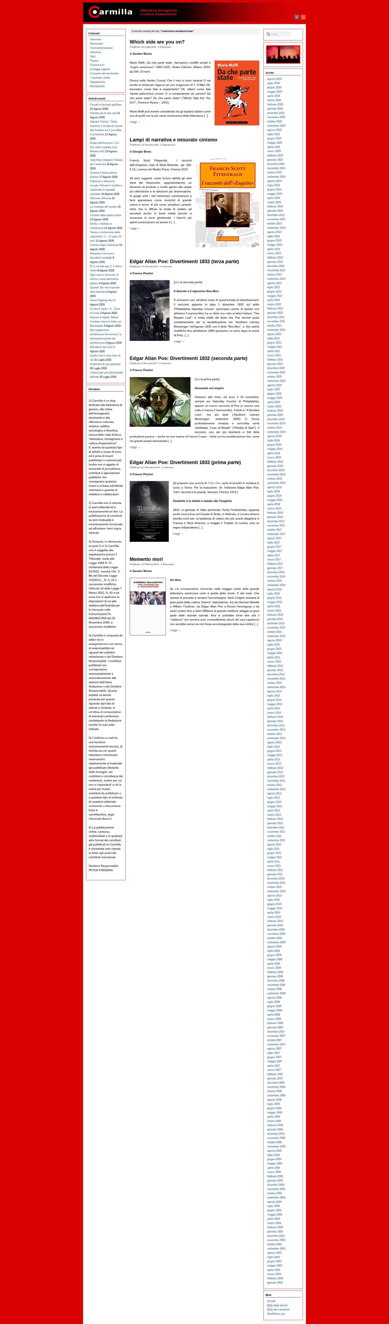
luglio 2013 (273, 746)
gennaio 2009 (275, 976)
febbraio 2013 (275, 767)
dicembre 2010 (275, 878)
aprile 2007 (273, 1065)
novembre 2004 (276, 1189)
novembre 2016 (276, 576)
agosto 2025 (274, 129)
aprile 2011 (273, 861)
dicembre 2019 (275, 419)
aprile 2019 (273, 453)
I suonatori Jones (100, 77)
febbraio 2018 (275, 512)
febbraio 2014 (275, 716)
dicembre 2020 (275, 368)
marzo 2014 (274, 712)
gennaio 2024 (275, 210)
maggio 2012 (274, 806)
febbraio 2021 (275, 359)
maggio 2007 (274, 1061)
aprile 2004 (273, 1218)
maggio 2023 (274, 244)
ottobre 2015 (274, 631)
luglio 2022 (273, 287)
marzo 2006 (274, 1120)
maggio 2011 (274, 857)
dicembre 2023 (275, 215)
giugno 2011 (274, 853)
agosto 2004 (274, 1201)
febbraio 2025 (275, 155)
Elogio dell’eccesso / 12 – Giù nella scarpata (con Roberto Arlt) (105, 147)
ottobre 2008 (274, 989)
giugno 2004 (274, 1210)
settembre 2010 (276, 891)
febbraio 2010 (275, 921)
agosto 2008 (274, 997)
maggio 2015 (274, 653)
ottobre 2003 (274, 1244)
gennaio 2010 (275, 925)
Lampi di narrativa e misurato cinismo (173, 139)
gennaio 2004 (275, 1231)
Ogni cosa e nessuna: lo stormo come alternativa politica (104, 279)
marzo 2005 (274, 1172)
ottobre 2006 (274, 1091)
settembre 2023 (276, 227)
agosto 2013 (274, 742)
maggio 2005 (274, 1163)
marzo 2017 (274, 559)
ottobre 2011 (274, 836)
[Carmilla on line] (194, 12)
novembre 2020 (276, 372)
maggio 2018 (274, 499)
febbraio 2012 (275, 818)
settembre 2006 (276, 1095)
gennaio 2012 (275, 823)
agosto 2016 (274, 589)
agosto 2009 (274, 946)
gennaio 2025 (275, 159)
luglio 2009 (273, 950)
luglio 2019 (273, 440)
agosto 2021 (274, 334)
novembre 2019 (276, 423)
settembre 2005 (276, 1146)
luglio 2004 (273, 1206)
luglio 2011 (273, 848)
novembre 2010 (276, 882)
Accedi (271, 1301)
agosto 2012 (274, 793)
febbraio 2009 (275, 972)
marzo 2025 (274, 151)
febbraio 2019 (275, 461)
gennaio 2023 (275, 261)
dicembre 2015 (275, 623)
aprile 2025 (273, 146)
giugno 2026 (274, 87)
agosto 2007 (274, 1048)
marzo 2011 (274, 865)
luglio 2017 (273, 542)
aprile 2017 (273, 555)
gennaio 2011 (275, 874)
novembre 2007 (276, 1035)
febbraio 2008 (275, 1023)
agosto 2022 (274, 283)
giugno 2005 (274, 1159)
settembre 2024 (276, 176)
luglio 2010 (273, 899)
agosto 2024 (274, 180)
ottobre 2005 (274, 1142)
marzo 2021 (274, 355)
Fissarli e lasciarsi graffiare (106, 104)
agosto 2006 (274, 1099)
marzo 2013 (274, 763)
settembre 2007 (276, 1044)
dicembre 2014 (275, 674)
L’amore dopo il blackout (104, 244)
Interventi (167, 266)
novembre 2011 (276, 831)
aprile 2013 (273, 759)
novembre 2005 (276, 1137)
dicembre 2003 (275, 1235)
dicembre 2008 (275, 980)
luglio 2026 (273, 83)
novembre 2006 (276, 1086)
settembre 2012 (276, 789)
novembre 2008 (276, 984)
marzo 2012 (274, 814)
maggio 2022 (274, 295)
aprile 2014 (273, 708)
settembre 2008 (276, 993)
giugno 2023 (274, 240)
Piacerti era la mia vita (103, 113)
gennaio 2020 (275, 414)
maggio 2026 (274, 91)
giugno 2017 (274, 546)
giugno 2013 (274, 750)
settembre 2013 (276, 738)
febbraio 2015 (275, 665)
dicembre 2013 (275, 725)
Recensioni (165, 46)
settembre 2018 (276, 482)
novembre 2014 (276, 678)
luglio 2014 (273, 695)
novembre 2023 (276, 219)
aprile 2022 (273, 300)
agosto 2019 (274, 436)
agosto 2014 (274, 691)
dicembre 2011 (275, 827)
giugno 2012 (274, 801)
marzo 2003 (274, 1274)
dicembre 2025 (275, 112)
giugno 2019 (274, 444)
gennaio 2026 (275, 108)
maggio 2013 (274, 755)
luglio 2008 (273, 1001)
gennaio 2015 (275, 670)
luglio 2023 (273, 236)
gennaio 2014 (275, 721)
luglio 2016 (273, 593)
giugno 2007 (274, 1057)
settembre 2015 (276, 636)
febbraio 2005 (275, 1176)
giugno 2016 (274, 597)
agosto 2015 (274, 640)
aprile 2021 (273, 351)
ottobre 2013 (274, 733)
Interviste (95, 52)
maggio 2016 (274, 602)
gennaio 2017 (275, 568)
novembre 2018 (276, 474)
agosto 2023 (274, 232)
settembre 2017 (276, 534)
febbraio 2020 (275, 410)
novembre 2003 (276, 1240)
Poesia (94, 60)
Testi (93, 56)
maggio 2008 (274, 1010)
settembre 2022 (276, 278)
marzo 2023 (274, 253)
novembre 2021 (276, 321)
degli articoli (277, 1305)
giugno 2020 (274, 393)
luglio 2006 (273, 1103)
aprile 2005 (273, 1167)
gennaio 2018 (275, 517)
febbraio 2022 (275, 308)
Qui (177, 282)
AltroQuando (97, 86)
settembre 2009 (276, 942)
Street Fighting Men (101, 300)
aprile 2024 (273, 198)
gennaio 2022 (275, 312)
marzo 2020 (274, 406)
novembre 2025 (276, 117)
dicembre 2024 (275, 163)
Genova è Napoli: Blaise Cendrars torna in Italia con (106, 321)
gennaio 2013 (275, 772)
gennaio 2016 (275, 619)
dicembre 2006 (275, 1082)
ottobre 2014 (274, 682)
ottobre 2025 (274, 121)
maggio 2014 (274, 704)
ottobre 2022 (274, 274)
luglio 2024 (273, 185)
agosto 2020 (274, 385)
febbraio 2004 (275, 1227)
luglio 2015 (273, 644)
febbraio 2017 (275, 563)
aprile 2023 (273, 249)
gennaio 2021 (275, 363)
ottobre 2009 (274, 938)
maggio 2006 (274, 1112)
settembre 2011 (276, 840)
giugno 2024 (274, 189)
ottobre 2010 (274, 887)
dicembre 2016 (275, 572)
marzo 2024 (274, 202)
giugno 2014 (274, 699)
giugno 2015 (274, 648)
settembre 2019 (276, 431)
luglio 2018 (273, 491)
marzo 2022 (274, 304)
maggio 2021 (274, 346)
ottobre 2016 (274, 580)
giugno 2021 (274, 342)
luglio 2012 (273, 797)
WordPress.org (276, 1313)
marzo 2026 (274, 100)
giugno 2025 (274, 138)
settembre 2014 (276, 687)
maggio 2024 (274, 193)
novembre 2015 (276, 627)
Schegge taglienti (100, 69)
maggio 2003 (274, 1265)
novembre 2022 (276, 270)
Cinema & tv (97, 64)
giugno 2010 (274, 904)
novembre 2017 (276, 525)
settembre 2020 (276, 380)
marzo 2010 (274, 916)
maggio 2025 (274, 142)
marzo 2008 (274, 1018)
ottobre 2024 (274, 172)
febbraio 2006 (275, 1125)
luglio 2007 (273, 1052)
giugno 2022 (274, 291)
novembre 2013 (276, 729)
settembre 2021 (276, 329)
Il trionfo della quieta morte (105, 215)
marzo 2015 (274, 661)
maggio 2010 (274, 908)
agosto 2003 (274, 1252)
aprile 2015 (273, 657)
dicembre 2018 (275, 470)
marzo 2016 (274, 610)
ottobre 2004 (274, 1193)
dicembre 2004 (275, 1184)
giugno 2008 (274, 1006)
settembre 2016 (276, 585)
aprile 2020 (273, 402)
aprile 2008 (273, 1014)
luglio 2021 (273, 338)
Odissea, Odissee (100, 198)
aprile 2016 (273, 606)
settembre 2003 (276, 1248)
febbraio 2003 (275, 1278)
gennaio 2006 (275, 1129)
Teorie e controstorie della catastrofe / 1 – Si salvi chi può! (106, 236)
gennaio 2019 (275, 465)
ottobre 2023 (274, 223)
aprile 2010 (273, 912)
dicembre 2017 (275, 521)
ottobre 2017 (274, 529)
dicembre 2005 (275, 1133)
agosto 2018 (274, 487)
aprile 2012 (273, 810)
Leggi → (135, 121)
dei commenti (278, 1309)
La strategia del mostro (103, 206)
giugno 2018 (274, 495)
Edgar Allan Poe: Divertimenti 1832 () (184, 261)
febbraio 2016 (275, 614)
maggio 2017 (274, 551)
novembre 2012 (276, 780)
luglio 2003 (273, 1257)
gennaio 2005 (275, 1180)
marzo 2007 (274, 1069)
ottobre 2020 (274, 376)
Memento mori (146, 559)
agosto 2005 (274, 1150)
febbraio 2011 (275, 870)
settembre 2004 (276, 1197)
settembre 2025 (276, 125)
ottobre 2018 (274, 478)
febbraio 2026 (275, 104)
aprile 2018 (273, 504)
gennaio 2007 (275, 1078)
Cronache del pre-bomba (104, 73)
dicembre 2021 (275, 317)
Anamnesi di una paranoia (105, 364)
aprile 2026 (273, 95)
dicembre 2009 (275, 929)
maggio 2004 (274, 1214)
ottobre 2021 (274, 325)
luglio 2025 (273, 134)
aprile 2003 (273, 1269)
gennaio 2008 (275, 1027)
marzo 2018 (274, 508)
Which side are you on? (157, 42)
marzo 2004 (274, 1223)
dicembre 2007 (275, 1031)
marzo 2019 (274, 457)
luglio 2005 (273, 1154)
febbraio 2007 (275, 1074)
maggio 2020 (274, 397)
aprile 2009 (273, 963)
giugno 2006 (274, 1108)
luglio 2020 (273, 389)
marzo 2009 (274, 967)
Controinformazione (101, 47)
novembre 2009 (276, 933)
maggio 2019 (274, 448)
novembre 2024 (276, 168)
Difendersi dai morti (101, 347)
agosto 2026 (274, 78)
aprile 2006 (273, 1116)
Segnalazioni (169, 144)
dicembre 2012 (275, 776)
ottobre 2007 (274, 1040)
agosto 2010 (274, 895)
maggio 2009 (274, 959)
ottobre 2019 (274, 427)
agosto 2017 (274, 538)
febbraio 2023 (275, 257)
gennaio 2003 (275, 1282)
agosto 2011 (274, 844)
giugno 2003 (274, 1261)
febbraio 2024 (275, 206)
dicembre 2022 (275, 266)
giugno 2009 (274, 955)
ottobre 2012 (274, 784)
